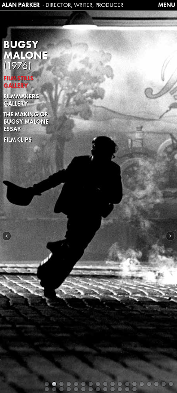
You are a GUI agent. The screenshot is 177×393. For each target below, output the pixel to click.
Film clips (17, 139)
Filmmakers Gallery (21, 99)
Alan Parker (21, 5)
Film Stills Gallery (18, 81)
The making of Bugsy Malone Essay (26, 121)
